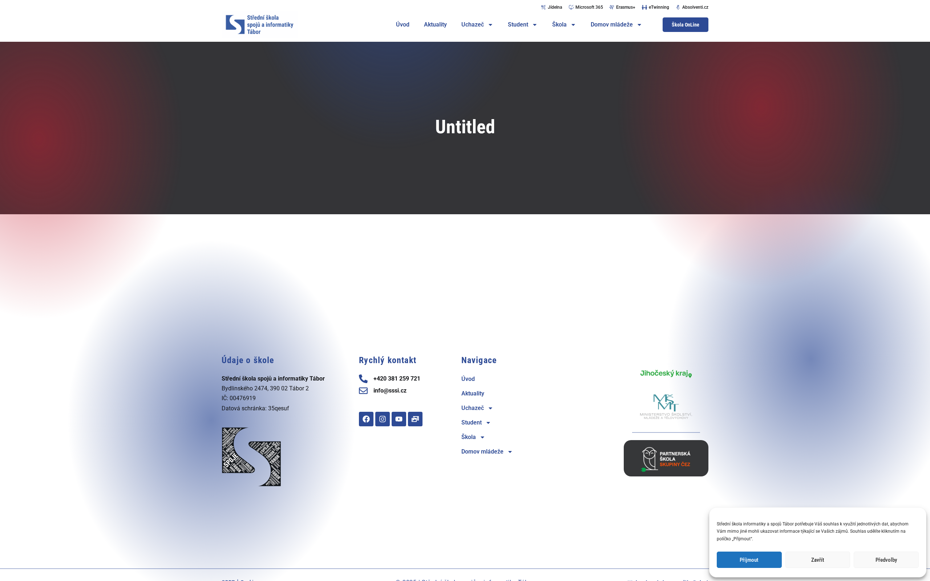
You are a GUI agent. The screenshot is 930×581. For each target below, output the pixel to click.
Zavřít (817, 560)
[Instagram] (382, 419)
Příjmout (749, 560)
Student (518, 24)
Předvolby (886, 560)
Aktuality (435, 24)
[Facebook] (366, 419)
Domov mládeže (612, 24)
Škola (559, 24)
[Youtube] (399, 419)
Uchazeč (472, 24)
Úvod (402, 24)
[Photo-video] (415, 419)
